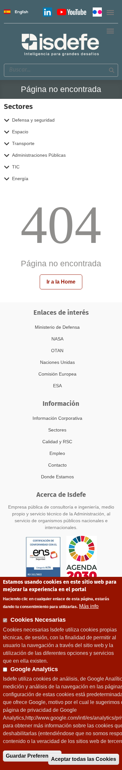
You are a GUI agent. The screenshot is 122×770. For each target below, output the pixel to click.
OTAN (57, 350)
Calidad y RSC (57, 441)
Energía (20, 178)
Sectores (57, 429)
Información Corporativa (57, 418)
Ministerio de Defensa (57, 327)
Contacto (57, 465)
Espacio (20, 131)
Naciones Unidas (57, 362)
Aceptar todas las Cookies (83, 759)
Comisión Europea (57, 374)
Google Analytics (34, 669)
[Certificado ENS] (43, 558)
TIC (16, 166)
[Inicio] (60, 44)
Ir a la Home (61, 282)
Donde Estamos (57, 476)
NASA (57, 338)
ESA (57, 385)
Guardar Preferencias (32, 756)
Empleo (57, 453)
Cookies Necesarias (38, 620)
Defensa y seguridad (33, 120)
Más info (89, 606)
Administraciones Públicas (39, 155)
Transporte (23, 143)
